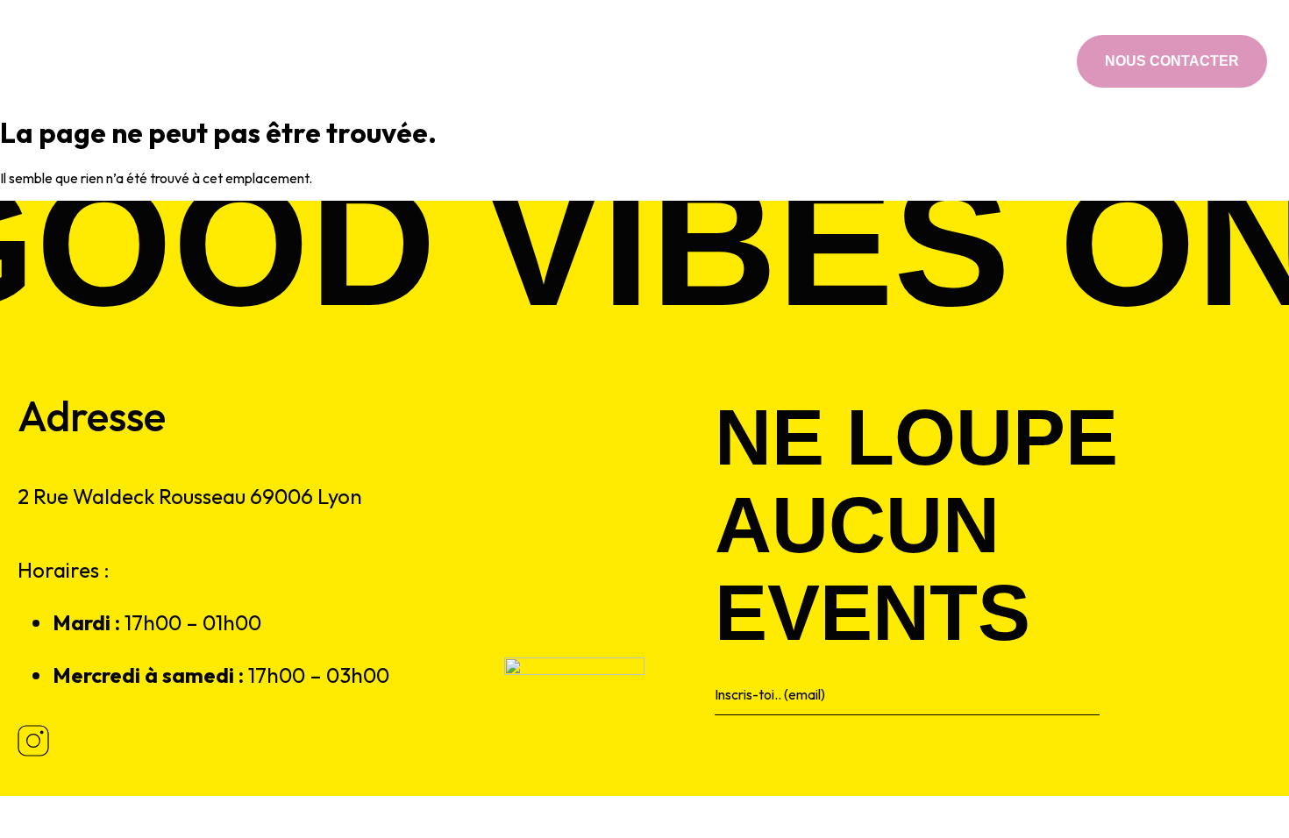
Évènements (627, 61)
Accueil (430, 61)
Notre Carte (521, 61)
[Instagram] (1036, 61)
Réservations (739, 61)
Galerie (835, 61)
